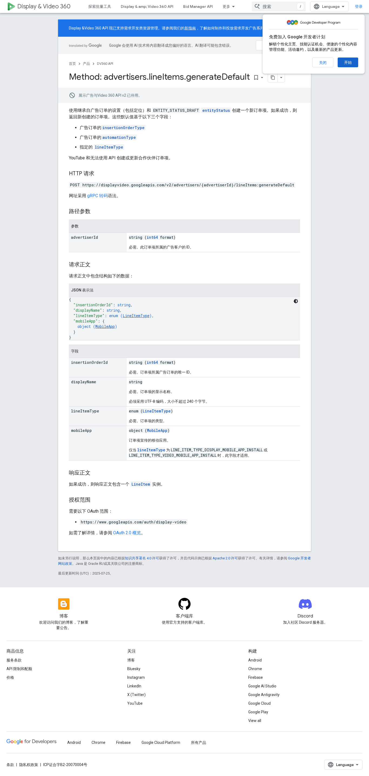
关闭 (323, 62)
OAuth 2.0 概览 (127, 532)
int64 (152, 237)
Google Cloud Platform (161, 742)
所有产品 (198, 742)
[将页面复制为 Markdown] (273, 77)
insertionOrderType (123, 127)
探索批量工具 (99, 6)
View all (254, 720)
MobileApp (105, 326)
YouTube (135, 703)
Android (255, 660)
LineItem (141, 484)
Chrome (255, 669)
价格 (10, 677)
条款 (10, 764)
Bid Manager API (198, 6)
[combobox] (279, 6)
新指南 (190, 28)
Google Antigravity (264, 695)
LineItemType (136, 315)
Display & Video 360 (44, 6)
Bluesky (133, 669)
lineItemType (109, 147)
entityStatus (216, 110)
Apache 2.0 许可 (225, 558)
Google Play (258, 712)
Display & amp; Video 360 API (147, 6)
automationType (119, 137)
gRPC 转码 (97, 195)
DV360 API (105, 64)
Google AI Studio (262, 686)
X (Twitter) (136, 695)
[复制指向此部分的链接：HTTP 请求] (99, 174)
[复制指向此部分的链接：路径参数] (95, 212)
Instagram (136, 677)
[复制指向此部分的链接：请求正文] (95, 265)
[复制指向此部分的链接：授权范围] (95, 500)
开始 (348, 62)
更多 (226, 6)
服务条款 (14, 660)
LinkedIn (134, 686)
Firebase (255, 677)
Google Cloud (259, 703)
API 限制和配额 (19, 669)
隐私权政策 (28, 764)
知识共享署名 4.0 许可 (142, 558)
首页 (72, 64)
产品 (86, 64)
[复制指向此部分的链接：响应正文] (95, 473)
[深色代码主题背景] (295, 301)
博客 (131, 660)
